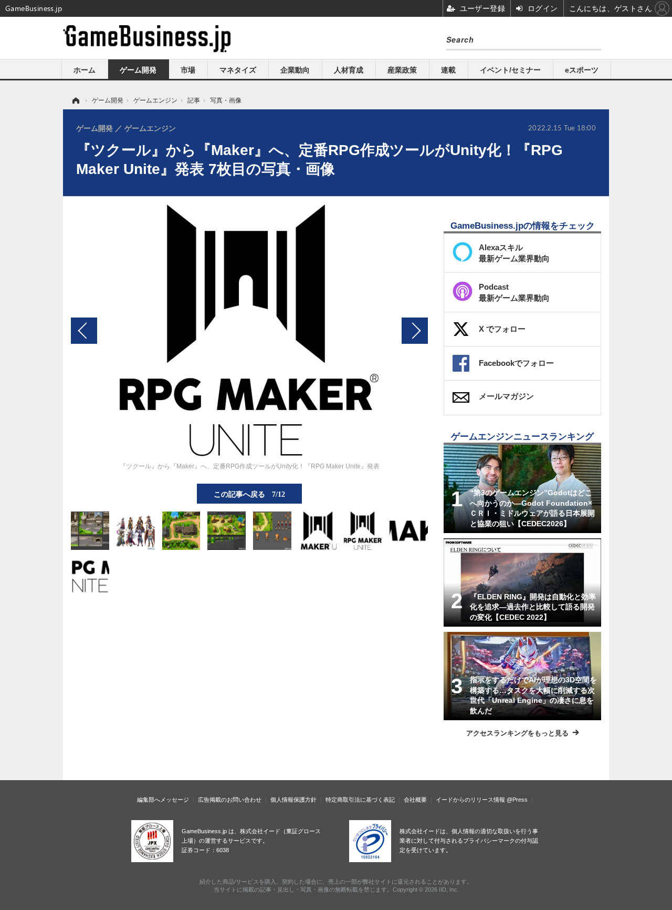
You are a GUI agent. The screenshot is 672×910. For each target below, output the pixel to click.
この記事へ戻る (249, 493)
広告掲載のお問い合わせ (229, 799)
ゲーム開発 (138, 70)
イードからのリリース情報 (470, 799)
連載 (448, 70)
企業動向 (295, 70)
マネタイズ (237, 70)
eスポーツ (581, 70)
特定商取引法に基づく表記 (360, 799)
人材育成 (348, 70)
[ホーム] (75, 100)
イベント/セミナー (510, 70)
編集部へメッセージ (163, 799)
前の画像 (84, 331)
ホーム (85, 70)
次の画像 (415, 331)
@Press (517, 799)
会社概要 (415, 799)
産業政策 (402, 70)
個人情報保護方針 (293, 799)
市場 (188, 70)
